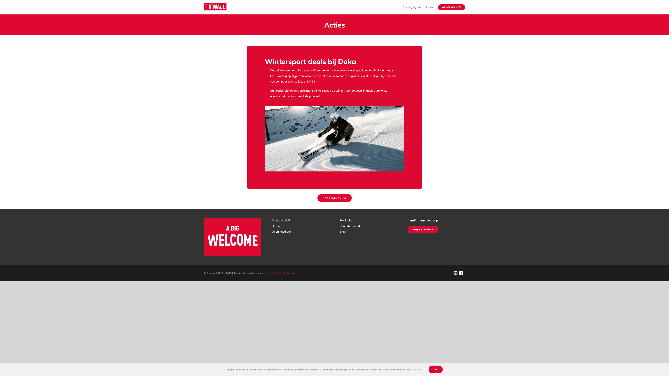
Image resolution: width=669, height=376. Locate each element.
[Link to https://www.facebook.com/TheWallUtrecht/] (461, 273)
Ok (435, 369)
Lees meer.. (417, 369)
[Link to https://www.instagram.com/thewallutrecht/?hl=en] (455, 273)
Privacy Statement (275, 273)
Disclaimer (292, 273)
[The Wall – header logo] (215, 4)
